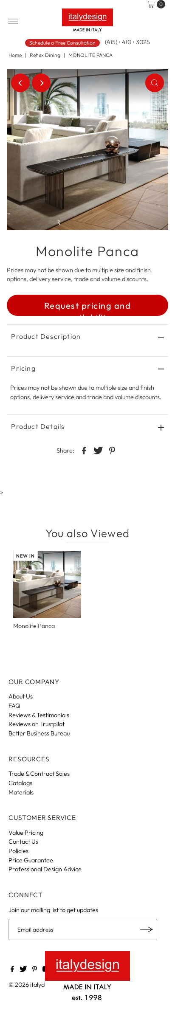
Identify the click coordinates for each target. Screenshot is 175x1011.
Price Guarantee (30, 860)
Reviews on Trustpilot (36, 724)
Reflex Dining (45, 55)
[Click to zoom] (154, 82)
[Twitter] (23, 969)
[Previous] (20, 82)
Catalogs (20, 783)
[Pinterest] (34, 969)
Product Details (38, 426)
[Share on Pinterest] (112, 450)
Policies (18, 851)
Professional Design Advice (45, 869)
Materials (21, 792)
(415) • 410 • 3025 (127, 42)
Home (15, 55)
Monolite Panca (34, 626)
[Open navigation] (13, 21)
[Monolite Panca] (47, 585)
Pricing (23, 368)
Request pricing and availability (87, 308)
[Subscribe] (146, 929)
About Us (20, 696)
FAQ (14, 706)
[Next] (41, 82)
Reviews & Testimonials (38, 715)
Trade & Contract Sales (39, 773)
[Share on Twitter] (98, 450)
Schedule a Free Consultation (62, 42)
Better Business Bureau (39, 733)
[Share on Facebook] (84, 450)
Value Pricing (25, 832)
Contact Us (23, 841)
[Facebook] (12, 969)
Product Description (46, 336)
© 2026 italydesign (33, 984)
